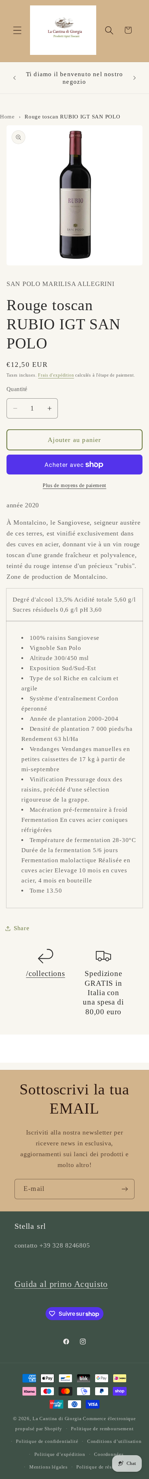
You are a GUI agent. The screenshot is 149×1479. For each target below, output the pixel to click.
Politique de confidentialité (47, 1441)
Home (7, 116)
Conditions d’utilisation (114, 1441)
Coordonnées (108, 1454)
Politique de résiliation (102, 1467)
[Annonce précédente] (14, 78)
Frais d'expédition (56, 375)
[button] (17, 30)
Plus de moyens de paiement (74, 485)
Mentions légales (48, 1467)
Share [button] (22, 928)
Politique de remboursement (102, 1428)
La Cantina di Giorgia (57, 1418)
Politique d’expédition (59, 1454)
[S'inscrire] (124, 1189)
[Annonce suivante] (134, 78)
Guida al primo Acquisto (61, 1284)
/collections (45, 973)
